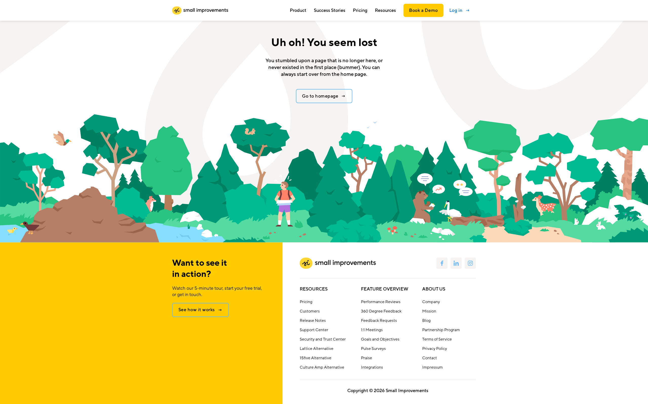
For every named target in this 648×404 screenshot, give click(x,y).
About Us (433, 289)
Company (431, 302)
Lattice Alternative (316, 348)
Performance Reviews (380, 302)
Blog (426, 320)
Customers (310, 311)
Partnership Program (441, 330)
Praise (366, 358)
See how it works (196, 310)
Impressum (432, 367)
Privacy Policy (434, 348)
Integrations (372, 367)
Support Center (314, 330)
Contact (429, 358)
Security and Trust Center (323, 339)
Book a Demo (423, 10)
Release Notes (313, 320)
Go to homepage (320, 96)
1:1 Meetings (372, 330)
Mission (429, 311)
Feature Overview (384, 289)
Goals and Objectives (380, 339)
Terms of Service (437, 339)
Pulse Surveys (373, 348)
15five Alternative (315, 358)
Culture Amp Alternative (322, 367)
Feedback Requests (379, 320)
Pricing (360, 10)
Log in (455, 10)
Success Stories (329, 10)
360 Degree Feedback (381, 311)
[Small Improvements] (200, 10)
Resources (314, 289)
